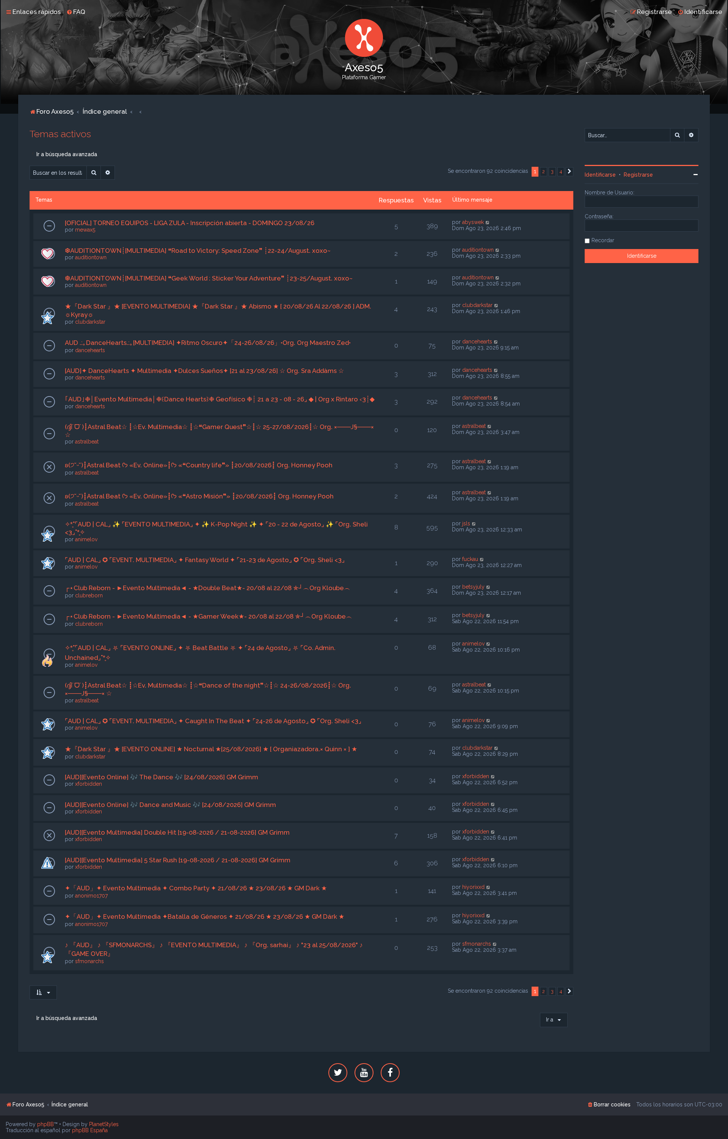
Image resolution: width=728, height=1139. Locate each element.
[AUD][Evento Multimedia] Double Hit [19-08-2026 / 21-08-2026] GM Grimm (177, 832)
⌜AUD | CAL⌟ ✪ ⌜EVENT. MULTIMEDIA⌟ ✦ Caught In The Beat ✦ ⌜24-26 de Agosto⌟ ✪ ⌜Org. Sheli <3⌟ (213, 721)
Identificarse (600, 175)
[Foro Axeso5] (364, 38)
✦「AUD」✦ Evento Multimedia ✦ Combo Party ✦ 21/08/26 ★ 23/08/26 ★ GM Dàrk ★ (196, 888)
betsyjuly (473, 587)
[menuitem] (75, 11)
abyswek (473, 222)
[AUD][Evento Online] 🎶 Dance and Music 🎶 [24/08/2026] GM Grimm (170, 804)
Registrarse (638, 175)
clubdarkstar (90, 322)
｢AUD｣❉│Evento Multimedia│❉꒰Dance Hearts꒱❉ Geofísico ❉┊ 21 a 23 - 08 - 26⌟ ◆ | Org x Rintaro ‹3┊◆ (220, 399)
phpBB (45, 1124)
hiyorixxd (473, 887)
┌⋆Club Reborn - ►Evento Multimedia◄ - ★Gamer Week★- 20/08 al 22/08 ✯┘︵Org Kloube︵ (208, 616)
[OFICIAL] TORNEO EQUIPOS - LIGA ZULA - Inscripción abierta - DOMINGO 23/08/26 (189, 223)
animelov (86, 539)
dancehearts (90, 350)
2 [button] (543, 171)
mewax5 (85, 230)
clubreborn (89, 595)
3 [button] (552, 171)
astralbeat (87, 442)
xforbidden (88, 784)
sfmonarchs (89, 961)
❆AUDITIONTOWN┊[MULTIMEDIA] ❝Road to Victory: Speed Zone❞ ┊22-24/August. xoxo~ (198, 250)
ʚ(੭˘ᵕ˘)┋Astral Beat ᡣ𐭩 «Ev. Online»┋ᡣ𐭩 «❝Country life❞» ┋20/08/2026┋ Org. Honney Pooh (199, 465)
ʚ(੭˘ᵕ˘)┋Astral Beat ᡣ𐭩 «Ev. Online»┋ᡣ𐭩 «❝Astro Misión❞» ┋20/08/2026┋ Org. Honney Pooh (199, 496)
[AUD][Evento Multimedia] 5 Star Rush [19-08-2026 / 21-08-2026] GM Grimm (177, 860)
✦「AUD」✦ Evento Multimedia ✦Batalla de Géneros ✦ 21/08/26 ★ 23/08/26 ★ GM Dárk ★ (204, 916)
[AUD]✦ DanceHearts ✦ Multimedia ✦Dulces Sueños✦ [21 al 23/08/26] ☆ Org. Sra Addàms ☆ (204, 370)
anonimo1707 (91, 896)
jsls (466, 523)
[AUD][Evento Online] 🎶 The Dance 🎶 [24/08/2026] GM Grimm (161, 777)
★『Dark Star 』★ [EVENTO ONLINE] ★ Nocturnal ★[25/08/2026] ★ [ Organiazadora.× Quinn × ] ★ (211, 749)
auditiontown (91, 257)
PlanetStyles (104, 1124)
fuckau (470, 559)
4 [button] (561, 171)
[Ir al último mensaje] (487, 222)
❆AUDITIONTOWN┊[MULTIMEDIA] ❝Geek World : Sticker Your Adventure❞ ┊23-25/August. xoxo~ (209, 278)
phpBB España (90, 1130)
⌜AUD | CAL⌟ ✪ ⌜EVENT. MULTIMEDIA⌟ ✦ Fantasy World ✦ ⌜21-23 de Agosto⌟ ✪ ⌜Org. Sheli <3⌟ (205, 560)
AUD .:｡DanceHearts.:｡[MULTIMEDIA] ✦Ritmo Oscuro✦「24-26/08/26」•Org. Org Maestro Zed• (208, 342)
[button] (569, 171)
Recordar (603, 240)
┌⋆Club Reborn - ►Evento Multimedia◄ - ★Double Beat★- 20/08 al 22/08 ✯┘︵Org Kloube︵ (207, 588)
